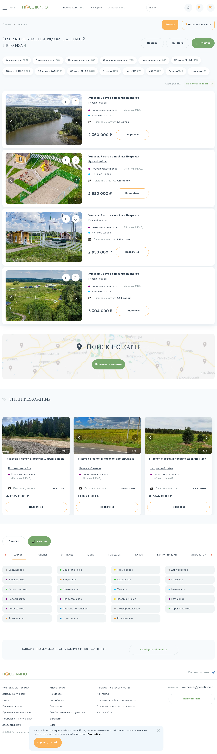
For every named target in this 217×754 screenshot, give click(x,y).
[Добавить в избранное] (76, 101)
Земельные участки (14, 694)
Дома (179, 43)
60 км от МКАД (82, 71)
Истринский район (19, 468)
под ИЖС (133, 71)
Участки (116, 8)
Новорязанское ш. (81, 60)
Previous (5, 555)
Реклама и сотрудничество (114, 688)
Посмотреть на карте (108, 364)
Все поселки (73, 8)
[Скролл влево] (11, 121)
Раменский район (90, 468)
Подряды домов (12, 706)
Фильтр (170, 25)
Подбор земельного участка (67, 713)
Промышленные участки (17, 719)
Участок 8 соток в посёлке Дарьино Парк (177, 459)
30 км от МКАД (186, 60)
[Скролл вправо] (76, 121)
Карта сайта (104, 713)
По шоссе (56, 694)
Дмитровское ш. (48, 60)
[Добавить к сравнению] (66, 101)
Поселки (152, 43)
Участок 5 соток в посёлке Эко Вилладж (106, 459)
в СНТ (155, 71)
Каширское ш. (17, 60)
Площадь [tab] (114, 555)
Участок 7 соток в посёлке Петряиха (113, 157)
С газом (110, 71)
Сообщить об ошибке (153, 650)
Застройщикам (11, 725)
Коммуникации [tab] (167, 555)
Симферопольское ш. (118, 60)
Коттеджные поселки (15, 688)
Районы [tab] (42, 555)
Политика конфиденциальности (116, 700)
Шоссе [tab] (18, 555)
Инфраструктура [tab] (202, 555)
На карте (96, 8)
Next (211, 555)
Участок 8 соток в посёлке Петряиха (113, 98)
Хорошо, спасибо (47, 743)
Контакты (103, 694)
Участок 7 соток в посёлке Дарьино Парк (35, 459)
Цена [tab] (90, 555)
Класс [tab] (139, 555)
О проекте (56, 706)
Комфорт (198, 71)
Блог (52, 725)
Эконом (176, 71)
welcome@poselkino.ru (198, 687)
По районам (57, 700)
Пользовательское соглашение (116, 706)
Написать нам (191, 699)
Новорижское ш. (154, 60)
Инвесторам (57, 688)
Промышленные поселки (17, 713)
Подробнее (132, 135)
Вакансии (55, 719)
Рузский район (97, 103)
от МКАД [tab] (67, 555)
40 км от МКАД (18, 71)
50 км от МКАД (50, 71)
